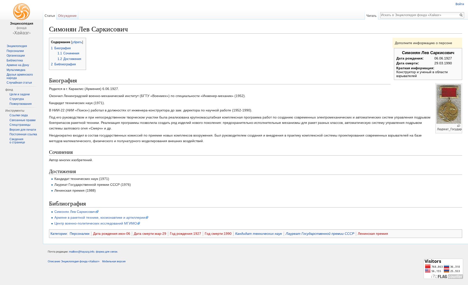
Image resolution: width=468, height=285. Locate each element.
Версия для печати (23, 129)
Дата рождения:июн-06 (111, 234)
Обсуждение (67, 16)
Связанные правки (23, 120)
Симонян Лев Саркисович (75, 212)
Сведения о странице (17, 141)
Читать (371, 16)
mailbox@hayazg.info (81, 251)
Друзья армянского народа (20, 76)
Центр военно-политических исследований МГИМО (95, 223)
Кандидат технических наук (258, 234)
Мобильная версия (114, 261)
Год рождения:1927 (185, 234)
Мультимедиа (16, 70)
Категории (58, 234)
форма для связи (106, 251)
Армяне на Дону (18, 65)
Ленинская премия (373, 234)
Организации (16, 55)
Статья (50, 16)
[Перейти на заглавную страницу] (21, 19)
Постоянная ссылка (23, 134)
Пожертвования (21, 104)
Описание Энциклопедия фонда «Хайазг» (73, 261)
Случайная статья (19, 82)
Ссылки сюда (19, 115)
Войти (460, 4)
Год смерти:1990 (218, 234)
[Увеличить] (458, 126)
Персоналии (79, 234)
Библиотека (15, 60)
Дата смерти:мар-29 (150, 234)
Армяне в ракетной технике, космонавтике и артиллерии (99, 217)
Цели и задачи (20, 94)
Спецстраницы (20, 125)
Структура (17, 99)
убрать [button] (77, 42)
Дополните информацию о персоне (423, 43)
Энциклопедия (17, 46)
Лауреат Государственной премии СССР (320, 234)
